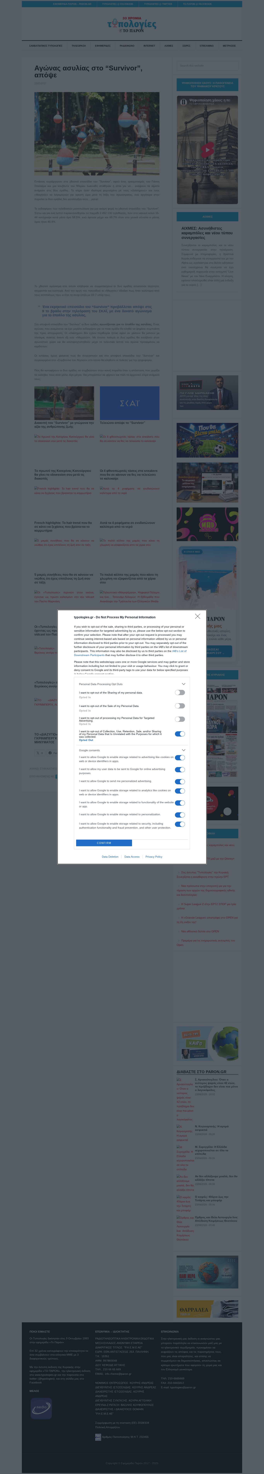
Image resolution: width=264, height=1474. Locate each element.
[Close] (199, 617)
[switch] (180, 692)
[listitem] (132, 684)
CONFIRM (104, 843)
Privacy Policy (154, 856)
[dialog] (132, 737)
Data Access (132, 856)
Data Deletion (110, 856)
